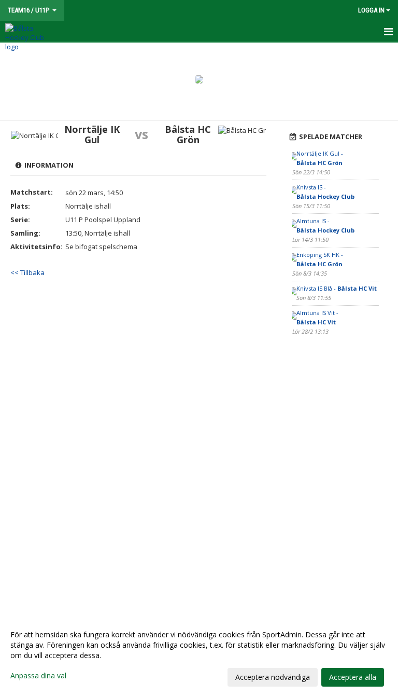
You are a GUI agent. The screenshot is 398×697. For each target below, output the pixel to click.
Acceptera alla (352, 677)
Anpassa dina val (38, 675)
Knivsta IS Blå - (336, 288)
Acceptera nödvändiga (272, 677)
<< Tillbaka (27, 272)
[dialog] (199, 655)
